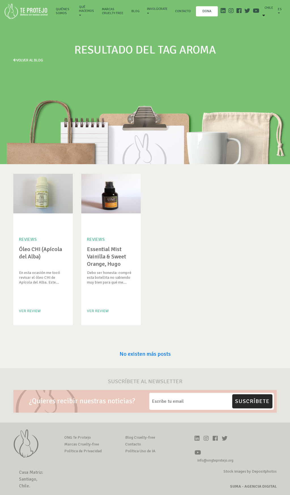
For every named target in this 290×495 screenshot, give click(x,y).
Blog (135, 11)
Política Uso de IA (140, 451)
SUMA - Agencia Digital (253, 486)
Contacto (183, 11)
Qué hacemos (86, 9)
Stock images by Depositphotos (250, 471)
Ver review (30, 310)
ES (280, 9)
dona (206, 11)
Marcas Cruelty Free (112, 11)
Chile (269, 8)
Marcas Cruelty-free (81, 444)
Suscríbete (252, 401)
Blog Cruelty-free (140, 437)
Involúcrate (157, 9)
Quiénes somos (65, 11)
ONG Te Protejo (77, 437)
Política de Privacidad (83, 451)
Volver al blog (29, 60)
